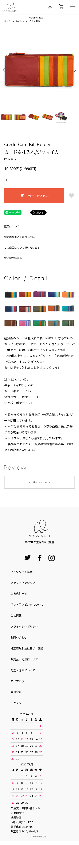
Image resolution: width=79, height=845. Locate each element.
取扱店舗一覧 (19, 594)
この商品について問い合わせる (22, 247)
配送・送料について (23, 670)
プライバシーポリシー (24, 627)
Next (74, 69)
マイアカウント (20, 681)
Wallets (20, 21)
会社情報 (16, 615)
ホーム (7, 21)
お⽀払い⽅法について (24, 659)
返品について (11, 226)
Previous (4, 69)
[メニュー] (72, 8)
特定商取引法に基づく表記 (19, 237)
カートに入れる (38, 196)
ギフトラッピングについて (27, 604)
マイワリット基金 (21, 572)
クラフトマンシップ (23, 583)
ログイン (16, 703)
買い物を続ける (13, 258)
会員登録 (16, 692)
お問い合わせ (19, 637)
